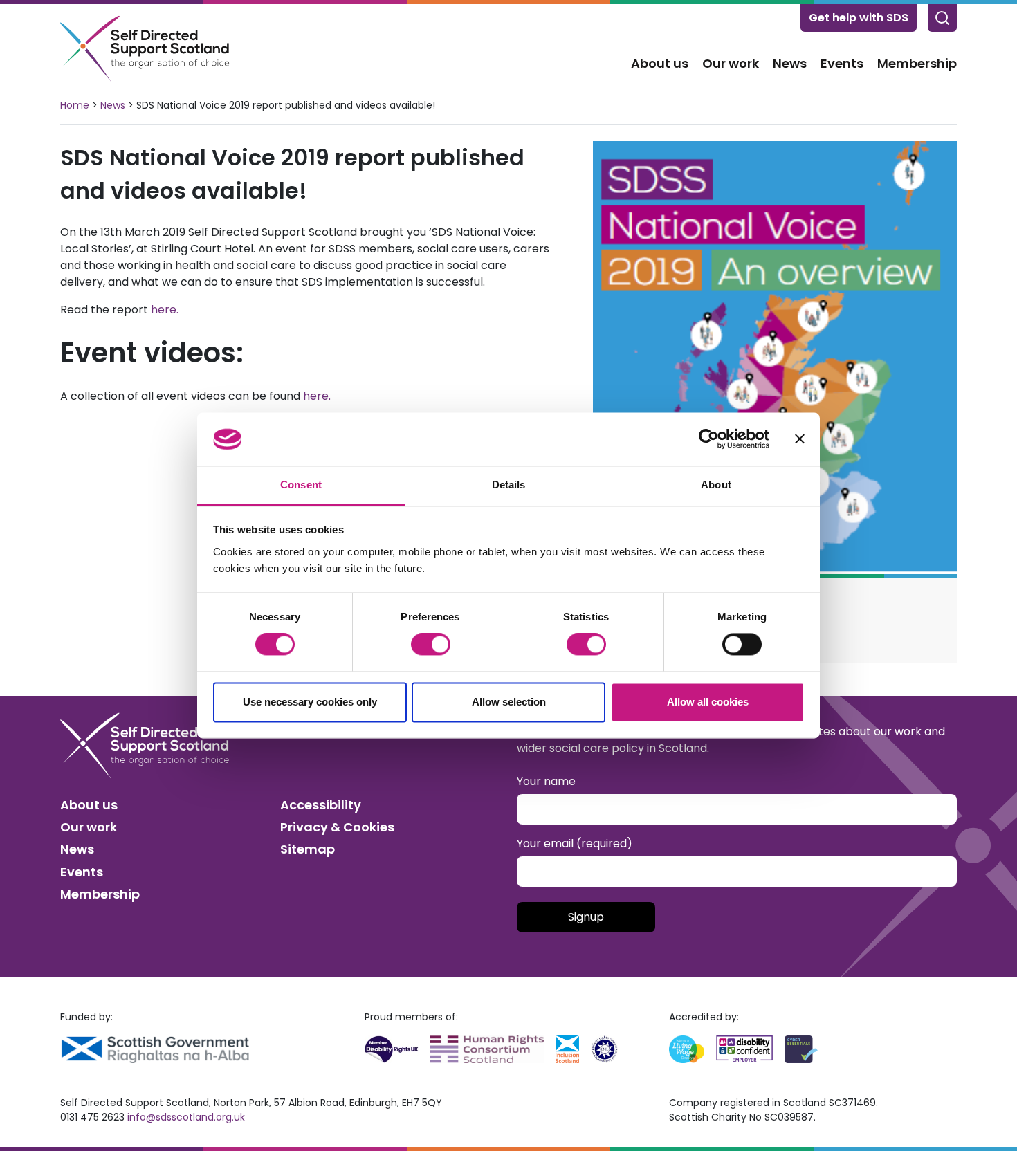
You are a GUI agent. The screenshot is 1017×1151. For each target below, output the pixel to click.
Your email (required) (574, 843)
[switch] (430, 645)
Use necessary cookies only (310, 702)
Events (842, 63)
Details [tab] (509, 484)
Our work (730, 63)
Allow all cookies (708, 702)
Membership (917, 63)
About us (659, 63)
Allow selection (509, 702)
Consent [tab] (301, 484)
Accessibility (320, 804)
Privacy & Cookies (337, 827)
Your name (546, 781)
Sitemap (307, 849)
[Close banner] (800, 439)
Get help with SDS (858, 18)
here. (166, 309)
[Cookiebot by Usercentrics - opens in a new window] (708, 439)
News (790, 63)
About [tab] (716, 484)
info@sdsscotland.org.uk (186, 1117)
